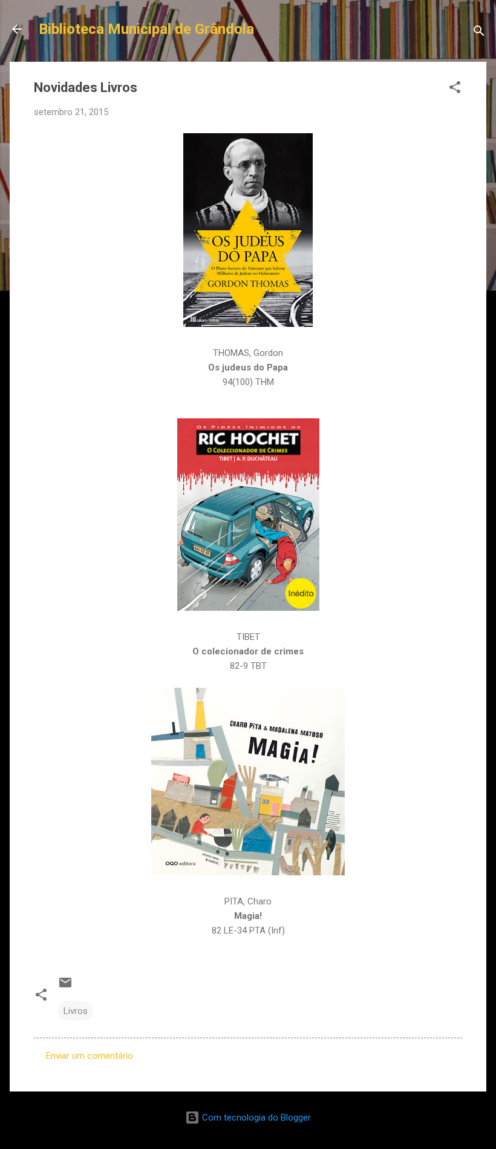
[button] (455, 89)
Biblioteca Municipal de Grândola (146, 29)
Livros (76, 1011)
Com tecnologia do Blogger (255, 1117)
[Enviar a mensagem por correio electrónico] (65, 986)
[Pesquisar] (479, 33)
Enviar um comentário (89, 1055)
